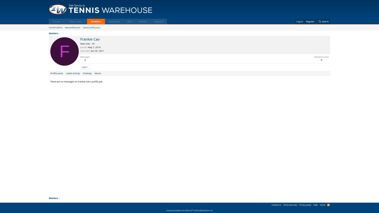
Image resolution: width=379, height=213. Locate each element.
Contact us (276, 205)
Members (96, 21)
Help (315, 205)
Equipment (114, 21)
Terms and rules (290, 205)
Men (129, 21)
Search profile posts (91, 27)
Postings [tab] (87, 73)
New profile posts (72, 27)
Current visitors (55, 27)
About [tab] (98, 73)
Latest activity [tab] (73, 73)
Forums (56, 21)
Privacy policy (305, 205)
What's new (75, 21)
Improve (159, 21)
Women (143, 21)
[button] (63, 21)
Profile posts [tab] (56, 73)
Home (322, 205)
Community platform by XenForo (189, 210)
